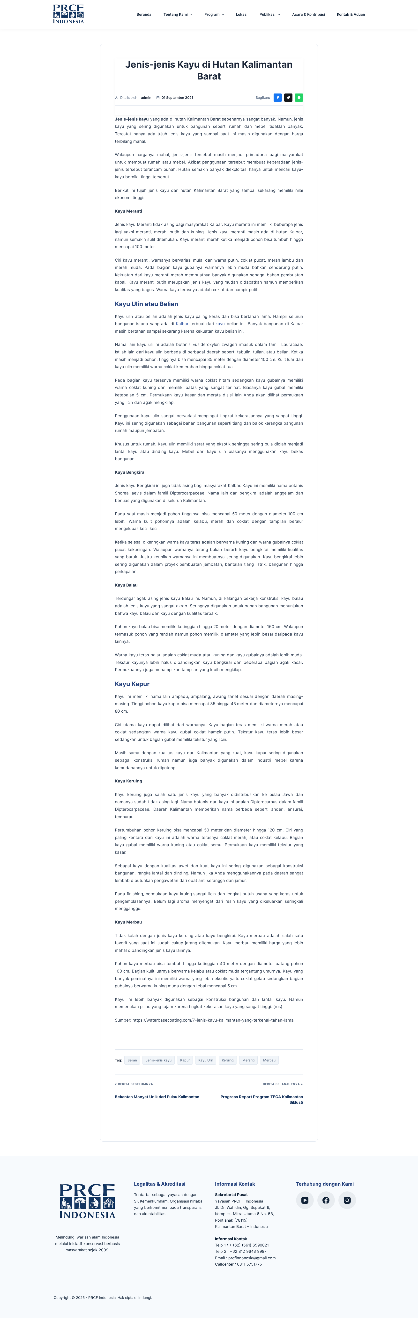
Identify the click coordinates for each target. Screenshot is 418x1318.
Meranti (248, 1060)
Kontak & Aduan (351, 14)
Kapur (185, 1060)
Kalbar (182, 323)
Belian (132, 1060)
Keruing (228, 1060)
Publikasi (268, 14)
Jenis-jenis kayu (159, 1060)
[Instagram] (347, 1200)
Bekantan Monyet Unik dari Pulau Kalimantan (157, 1096)
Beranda (144, 14)
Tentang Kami (176, 14)
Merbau (269, 1060)
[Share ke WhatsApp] (299, 97)
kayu (220, 323)
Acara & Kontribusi (308, 14)
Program (211, 14)
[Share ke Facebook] (278, 97)
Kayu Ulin (205, 1060)
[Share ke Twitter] (288, 97)
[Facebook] (326, 1200)
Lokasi (241, 14)
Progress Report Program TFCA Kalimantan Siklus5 (262, 1099)
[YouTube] (305, 1200)
